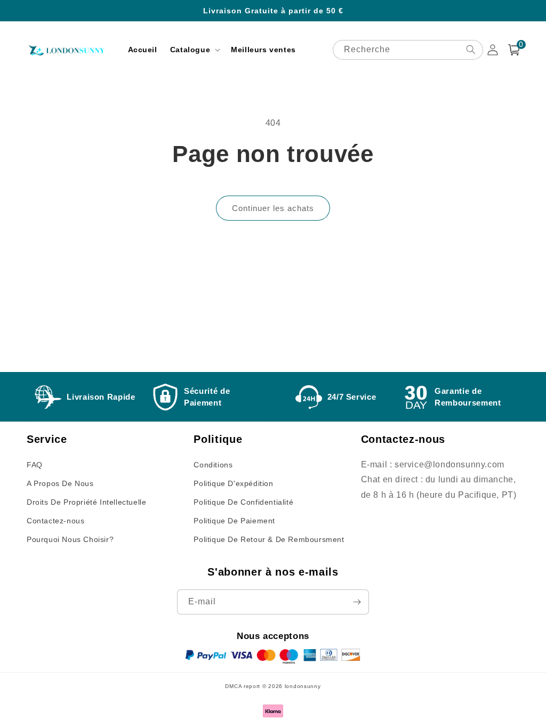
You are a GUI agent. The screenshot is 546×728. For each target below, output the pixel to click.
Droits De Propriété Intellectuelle (86, 502)
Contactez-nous (55, 520)
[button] (194, 49)
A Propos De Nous (60, 483)
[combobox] (408, 50)
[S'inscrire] (356, 601)
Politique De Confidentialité (243, 502)
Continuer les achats (273, 208)
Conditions (213, 464)
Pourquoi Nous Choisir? (70, 539)
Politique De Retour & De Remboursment (269, 539)
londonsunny (303, 686)
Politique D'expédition (233, 483)
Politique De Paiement (234, 520)
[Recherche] (471, 50)
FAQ (35, 464)
